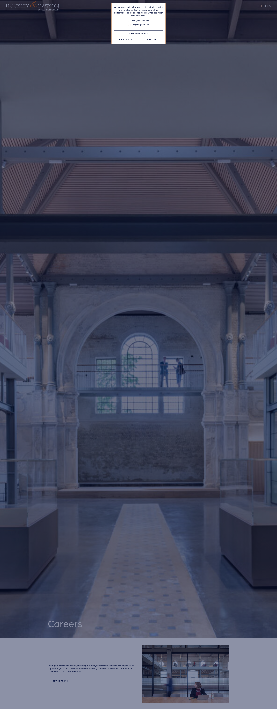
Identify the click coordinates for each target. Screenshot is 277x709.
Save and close (138, 33)
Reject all (126, 39)
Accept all (151, 39)
